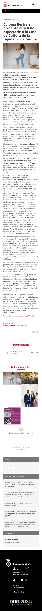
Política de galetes (18, 592)
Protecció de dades (19, 588)
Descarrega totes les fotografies (21, 433)
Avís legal (16, 586)
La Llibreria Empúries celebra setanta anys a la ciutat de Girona (20, 504)
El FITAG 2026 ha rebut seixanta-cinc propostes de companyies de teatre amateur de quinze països (20, 514)
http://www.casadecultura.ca (15, 325)
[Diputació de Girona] (13, 4)
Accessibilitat (17, 590)
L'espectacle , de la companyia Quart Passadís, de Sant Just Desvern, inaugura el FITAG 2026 (20, 484)
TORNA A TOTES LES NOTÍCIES (21, 448)
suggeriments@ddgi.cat (20, 574)
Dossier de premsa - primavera (18, 352)
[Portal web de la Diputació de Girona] (18, 562)
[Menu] (38, 4)
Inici (6, 10)
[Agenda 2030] (21, 602)
